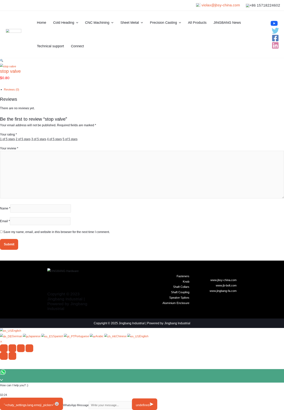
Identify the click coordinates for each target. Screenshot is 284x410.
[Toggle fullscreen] (12, 348)
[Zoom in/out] (4, 348)
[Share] (21, 348)
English (16, 330)
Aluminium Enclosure (175, 303)
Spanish (58, 336)
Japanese (34, 336)
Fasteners (183, 276)
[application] (76, 22)
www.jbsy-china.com (223, 280)
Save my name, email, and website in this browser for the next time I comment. (56, 232)
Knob (186, 281)
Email (5, 221)
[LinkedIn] (275, 45)
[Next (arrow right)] (12, 356)
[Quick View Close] (1, 341)
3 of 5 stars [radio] (38, 139)
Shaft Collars (181, 286)
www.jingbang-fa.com (223, 290)
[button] (1, 60)
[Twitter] (275, 30)
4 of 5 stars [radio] (54, 139)
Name (5, 208)
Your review (9, 148)
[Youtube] (274, 23)
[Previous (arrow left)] (4, 356)
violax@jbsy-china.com (221, 5)
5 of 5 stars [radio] (70, 139)
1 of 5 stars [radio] (7, 139)
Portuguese (82, 336)
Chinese (121, 336)
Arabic (99, 336)
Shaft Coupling (180, 292)
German (17, 336)
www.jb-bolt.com (226, 285)
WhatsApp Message (76, 405)
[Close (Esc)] (29, 348)
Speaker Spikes (179, 297)
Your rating (8, 134)
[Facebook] (275, 38)
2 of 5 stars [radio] (23, 139)
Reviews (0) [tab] (11, 89)
